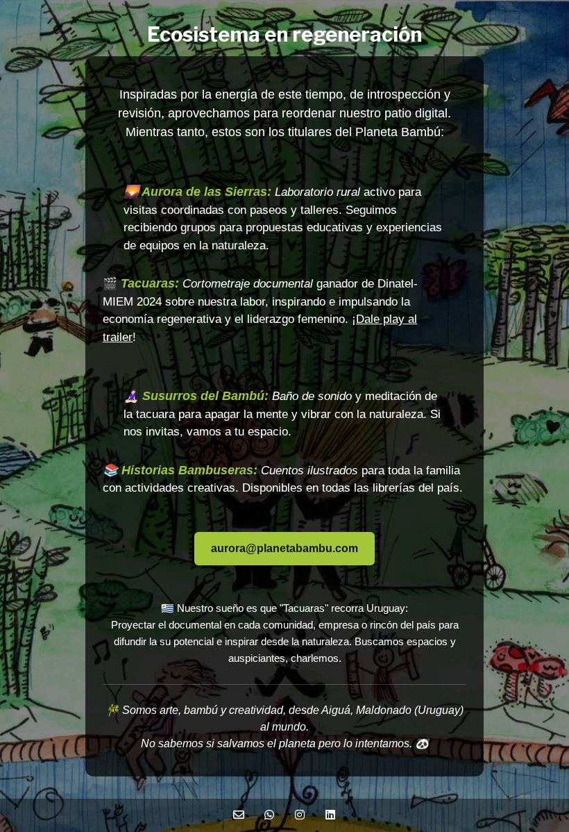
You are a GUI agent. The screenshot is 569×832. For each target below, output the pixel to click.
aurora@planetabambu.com (284, 548)
